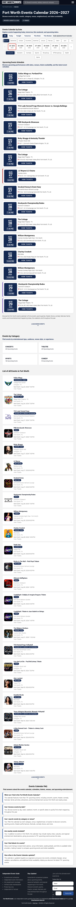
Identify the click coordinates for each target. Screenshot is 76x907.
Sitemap (35, 903)
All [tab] (5, 36)
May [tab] (72, 40)
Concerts (19, 53)
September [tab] (13, 40)
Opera (38, 57)
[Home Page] (11, 2)
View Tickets (27, 82)
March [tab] (57, 40)
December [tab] (35, 40)
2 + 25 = (53, 893)
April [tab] (65, 40)
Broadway (46, 53)
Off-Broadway (57, 53)
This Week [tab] (37, 36)
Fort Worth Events (7, 7)
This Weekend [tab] (48, 36)
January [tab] (43, 40)
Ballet (67, 53)
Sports (37, 53)
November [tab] (28, 40)
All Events (10, 53)
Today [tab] (11, 36)
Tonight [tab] (18, 36)
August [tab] (6, 40)
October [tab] (21, 40)
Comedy (28, 53)
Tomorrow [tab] (27, 36)
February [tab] (50, 40)
